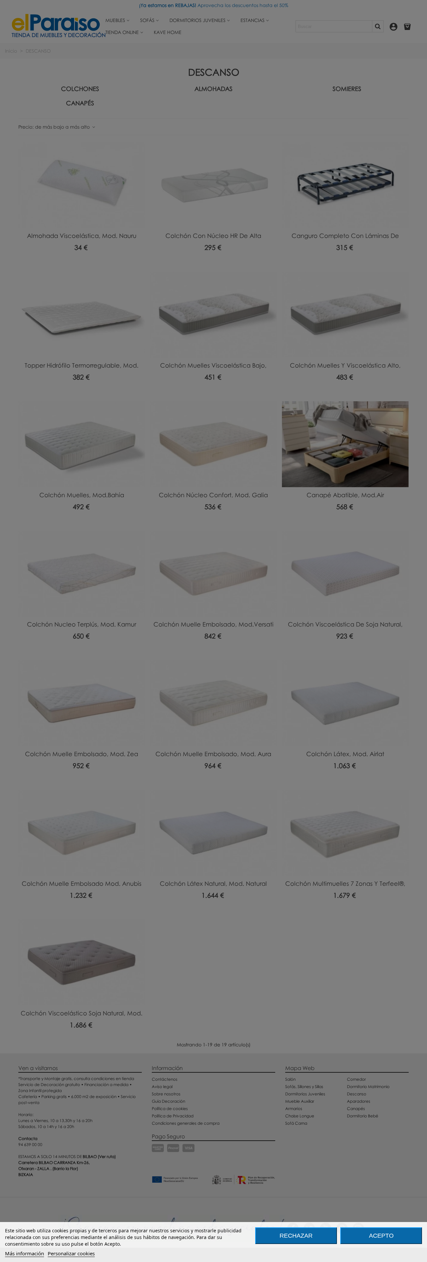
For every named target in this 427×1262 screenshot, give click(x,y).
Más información (24, 1253)
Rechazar (296, 1235)
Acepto (381, 1235)
